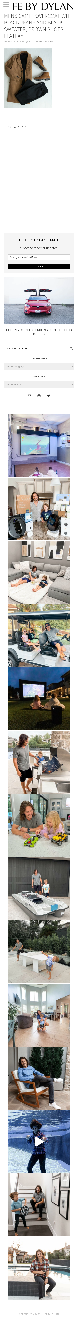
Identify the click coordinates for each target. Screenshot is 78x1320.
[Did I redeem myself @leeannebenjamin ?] (39, 1141)
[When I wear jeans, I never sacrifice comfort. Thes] (39, 1268)
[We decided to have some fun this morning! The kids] (39, 698)
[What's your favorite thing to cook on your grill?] (39, 762)
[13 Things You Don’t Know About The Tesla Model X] (39, 323)
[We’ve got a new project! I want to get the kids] (39, 888)
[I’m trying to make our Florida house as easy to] (39, 509)
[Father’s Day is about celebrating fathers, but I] (39, 635)
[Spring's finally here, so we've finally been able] (39, 951)
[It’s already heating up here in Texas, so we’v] (39, 572)
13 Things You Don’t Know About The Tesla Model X (39, 332)
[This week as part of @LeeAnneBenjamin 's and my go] (39, 825)
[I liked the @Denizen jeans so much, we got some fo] (39, 1204)
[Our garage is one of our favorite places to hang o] (39, 445)
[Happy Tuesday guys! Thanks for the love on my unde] (39, 1078)
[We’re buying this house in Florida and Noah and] (39, 1015)
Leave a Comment (44, 41)
